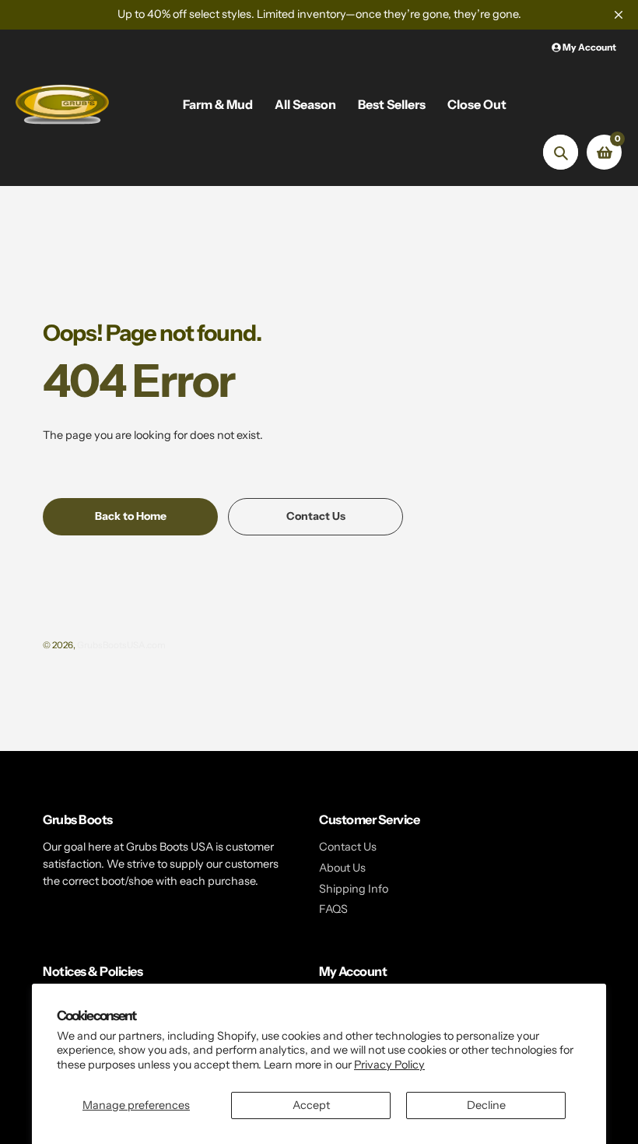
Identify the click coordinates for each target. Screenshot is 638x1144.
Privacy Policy (389, 1065)
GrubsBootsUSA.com (121, 645)
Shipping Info (353, 889)
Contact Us (348, 847)
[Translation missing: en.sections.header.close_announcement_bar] (618, 15)
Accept (311, 1105)
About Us (342, 868)
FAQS (333, 909)
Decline (486, 1105)
